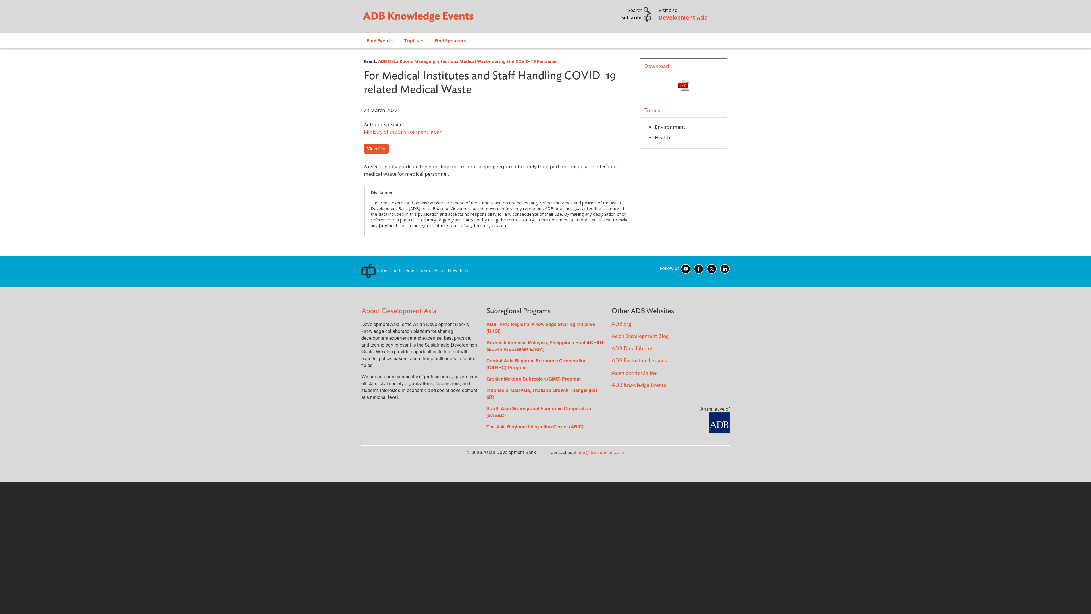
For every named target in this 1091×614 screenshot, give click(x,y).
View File (376, 149)
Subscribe (632, 17)
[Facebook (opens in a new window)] (698, 268)
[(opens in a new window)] (719, 422)
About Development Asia (398, 311)
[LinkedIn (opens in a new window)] (725, 268)
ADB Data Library (631, 348)
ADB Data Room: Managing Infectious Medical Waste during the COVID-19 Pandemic (467, 61)
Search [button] (636, 10)
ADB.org (621, 324)
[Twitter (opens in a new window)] (712, 268)
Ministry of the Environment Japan (403, 131)
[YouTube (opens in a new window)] (685, 268)
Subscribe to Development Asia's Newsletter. (424, 270)
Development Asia (683, 17)
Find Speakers (450, 41)
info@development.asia (601, 452)
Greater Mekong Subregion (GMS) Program (533, 379)
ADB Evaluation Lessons (639, 361)
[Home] (450, 19)
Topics (412, 41)
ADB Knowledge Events (638, 385)
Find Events (380, 41)
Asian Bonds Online (634, 373)
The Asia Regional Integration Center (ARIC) (535, 426)
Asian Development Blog (640, 336)
